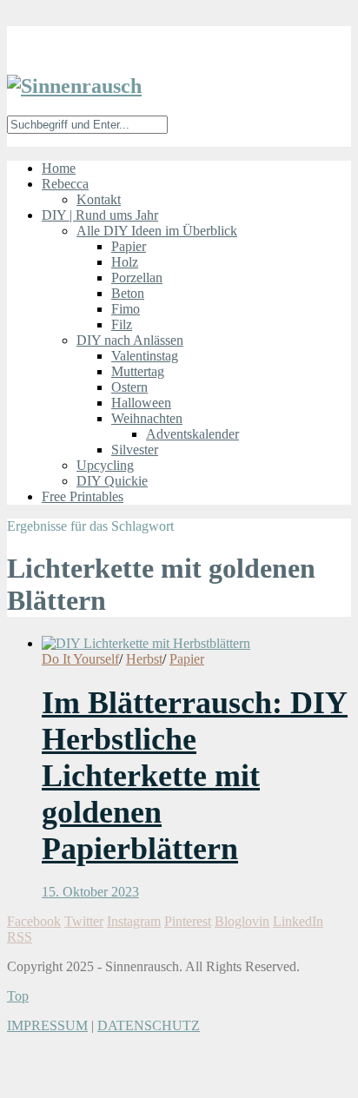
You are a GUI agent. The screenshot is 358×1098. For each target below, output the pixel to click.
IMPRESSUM (47, 1025)
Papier (128, 246)
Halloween (141, 402)
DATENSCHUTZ (148, 1025)
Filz (121, 324)
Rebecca (65, 183)
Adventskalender (192, 434)
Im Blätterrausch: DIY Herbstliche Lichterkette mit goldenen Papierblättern (195, 775)
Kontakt (98, 199)
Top (18, 996)
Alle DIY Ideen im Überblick (156, 230)
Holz (124, 262)
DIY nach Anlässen (129, 340)
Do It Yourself (80, 659)
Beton (127, 293)
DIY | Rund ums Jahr (100, 215)
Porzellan (136, 277)
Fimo (125, 308)
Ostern (129, 387)
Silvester (134, 449)
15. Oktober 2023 (90, 891)
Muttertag (137, 371)
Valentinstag (144, 355)
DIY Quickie (112, 480)
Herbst (144, 659)
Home (59, 168)
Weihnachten (146, 418)
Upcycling (105, 465)
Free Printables (82, 496)
